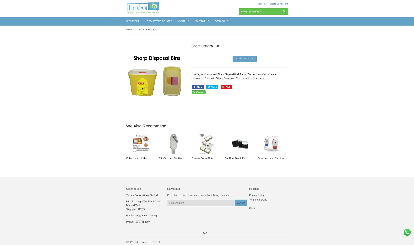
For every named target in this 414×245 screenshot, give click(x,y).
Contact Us (201, 21)
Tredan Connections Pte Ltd (147, 242)
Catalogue (221, 21)
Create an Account (279, 4)
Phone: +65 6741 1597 (138, 221)
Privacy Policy (256, 195)
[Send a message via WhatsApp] (407, 232)
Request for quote (159, 21)
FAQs (252, 208)
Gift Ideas (132, 21)
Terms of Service (258, 199)
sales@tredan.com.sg (145, 215)
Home (129, 29)
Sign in (261, 4)
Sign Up (241, 203)
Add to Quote (244, 58)
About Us (183, 21)
